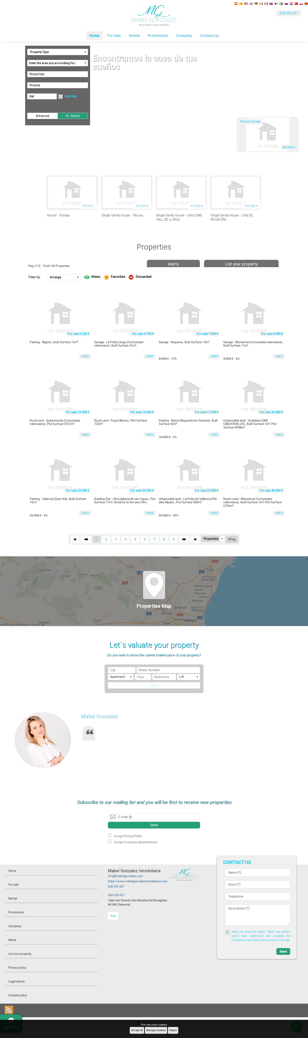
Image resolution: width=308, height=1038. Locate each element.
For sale (114, 35)
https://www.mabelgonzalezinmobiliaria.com (137, 881)
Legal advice (16, 981)
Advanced (42, 116)
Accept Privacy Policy (128, 835)
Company (184, 35)
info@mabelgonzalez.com (125, 876)
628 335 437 (116, 886)
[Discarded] (140, 277)
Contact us (209, 35)
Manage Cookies (156, 1030)
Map (113, 915)
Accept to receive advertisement (135, 842)
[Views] (92, 277)
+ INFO (85, 356)
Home (94, 35)
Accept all (137, 1030)
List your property (241, 264)
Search (75, 116)
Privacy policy (17, 967)
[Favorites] (114, 277)
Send (154, 825)
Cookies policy (17, 995)
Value (154, 685)
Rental (134, 35)
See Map (70, 96)
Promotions (158, 35)
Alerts (173, 264)
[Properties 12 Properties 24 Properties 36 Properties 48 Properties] (213, 539)
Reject (173, 1030)
